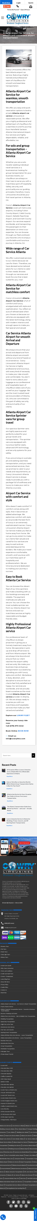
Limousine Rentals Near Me (11, 1178)
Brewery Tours (5, 946)
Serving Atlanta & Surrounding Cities (16, 1188)
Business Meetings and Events (9, 1013)
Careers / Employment (7, 976)
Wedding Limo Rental (22, 1132)
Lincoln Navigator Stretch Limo (9, 1100)
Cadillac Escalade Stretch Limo (9, 1106)
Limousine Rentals (19, 1158)
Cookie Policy (4, 987)
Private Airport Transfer (7, 1054)
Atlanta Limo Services (5, 1125)
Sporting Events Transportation (9, 1032)
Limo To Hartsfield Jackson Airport (14, 1155)
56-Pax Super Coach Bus (7, 1117)
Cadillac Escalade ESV (6, 1076)
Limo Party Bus (5, 1109)
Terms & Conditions (13, 1196)
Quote (30, 3)
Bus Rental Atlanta (21, 1129)
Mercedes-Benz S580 (6, 1071)
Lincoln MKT (4, 1065)
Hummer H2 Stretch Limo (8, 1103)
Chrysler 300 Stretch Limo (8, 1092)
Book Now (6, 3)
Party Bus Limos (9, 1152)
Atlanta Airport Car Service (20, 1142)
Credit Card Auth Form (7, 973)
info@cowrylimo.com (10, 927)
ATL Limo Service (28, 1171)
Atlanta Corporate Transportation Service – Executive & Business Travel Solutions (18, 1010)
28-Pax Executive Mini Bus (8, 1111)
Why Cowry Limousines (7, 968)
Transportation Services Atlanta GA (14, 1185)
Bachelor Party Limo (6, 1040)
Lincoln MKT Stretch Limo (8, 1095)
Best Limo (23, 1178)
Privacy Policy (4, 984)
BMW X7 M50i (5, 1081)
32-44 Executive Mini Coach (8, 1114)
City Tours (3, 949)
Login (18, 3)
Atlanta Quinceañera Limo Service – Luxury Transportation (16, 1038)
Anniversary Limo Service (7, 1027)
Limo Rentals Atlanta (18, 1139)
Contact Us (4, 990)
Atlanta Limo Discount (27, 1175)
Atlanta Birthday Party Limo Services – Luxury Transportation (17, 1035)
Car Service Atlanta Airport (29, 1145)
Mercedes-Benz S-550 (7, 1068)
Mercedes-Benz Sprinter (7, 1084)
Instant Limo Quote (6, 965)
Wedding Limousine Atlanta (7, 1129)
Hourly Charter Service (7, 1006)
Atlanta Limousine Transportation (14, 1171)
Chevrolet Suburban (6, 1073)
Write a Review (35, 1214)
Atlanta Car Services (31, 1125)
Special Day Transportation (8, 1021)
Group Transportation (6, 1046)
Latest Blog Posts (5, 979)
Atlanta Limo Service (26, 1135)
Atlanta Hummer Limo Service (19, 1168)
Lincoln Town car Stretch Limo (9, 1090)
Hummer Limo (3, 1148)
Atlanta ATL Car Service (14, 1175)
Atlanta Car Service (14, 1162)
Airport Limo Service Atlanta (12, 1135)
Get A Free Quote (24, 843)
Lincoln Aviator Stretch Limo (8, 1098)
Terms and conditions (6, 971)
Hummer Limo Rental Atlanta (21, 1152)
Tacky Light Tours (5, 954)
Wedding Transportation (7, 1019)
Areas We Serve (5, 982)
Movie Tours (4, 952)
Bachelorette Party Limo (7, 1043)
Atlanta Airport (24, 1148)
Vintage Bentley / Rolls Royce (8, 1119)
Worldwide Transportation (8, 1048)
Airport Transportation (26, 1162)
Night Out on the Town (7, 1024)
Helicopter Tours (5, 1051)
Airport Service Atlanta (6, 1142)
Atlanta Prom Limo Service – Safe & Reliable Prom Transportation (18, 1016)
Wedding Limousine (14, 1148)
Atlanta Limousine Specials (19, 1165)
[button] (3, 17)
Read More (10, 776)
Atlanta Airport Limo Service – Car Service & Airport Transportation (18, 1004)
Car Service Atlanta (31, 1139)
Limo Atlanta (11, 1132)
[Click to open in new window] (17, 7)
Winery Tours (4, 957)
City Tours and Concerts (7, 1029)
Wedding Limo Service (15, 1145)
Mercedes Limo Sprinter (7, 1087)
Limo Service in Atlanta (18, 1125)
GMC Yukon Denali (6, 1079)
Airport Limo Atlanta (30, 1155)
